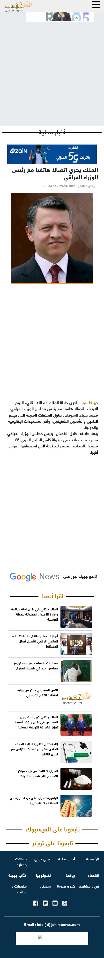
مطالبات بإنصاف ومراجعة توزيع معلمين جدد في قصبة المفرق (36, 665)
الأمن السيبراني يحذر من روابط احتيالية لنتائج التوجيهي (37, 692)
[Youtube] (55, 902)
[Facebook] (35, 902)
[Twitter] (45, 902)
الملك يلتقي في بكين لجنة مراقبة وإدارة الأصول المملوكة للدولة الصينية (34, 614)
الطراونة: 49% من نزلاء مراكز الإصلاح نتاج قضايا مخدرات (38, 772)
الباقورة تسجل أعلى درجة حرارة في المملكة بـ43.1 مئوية (34, 799)
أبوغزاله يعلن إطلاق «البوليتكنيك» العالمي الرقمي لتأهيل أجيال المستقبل (35, 641)
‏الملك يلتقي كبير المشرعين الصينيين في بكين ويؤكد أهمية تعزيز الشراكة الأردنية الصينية (36, 721)
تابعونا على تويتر (52, 842)
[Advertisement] (52, 69)
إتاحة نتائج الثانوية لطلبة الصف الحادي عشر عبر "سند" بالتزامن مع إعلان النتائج (34, 748)
